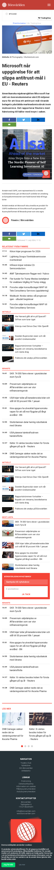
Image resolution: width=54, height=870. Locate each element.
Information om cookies (26, 786)
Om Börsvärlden (26, 768)
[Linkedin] (38, 120)
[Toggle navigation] (49, 5)
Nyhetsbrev (25, 765)
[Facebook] (9, 120)
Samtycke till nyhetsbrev (17, 582)
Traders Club (26, 763)
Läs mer (22, 865)
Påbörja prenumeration (26, 789)
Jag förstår (8, 865)
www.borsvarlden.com (26, 813)
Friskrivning (26, 781)
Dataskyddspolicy (26, 784)
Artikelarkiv (25, 771)
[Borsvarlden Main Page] (13, 4)
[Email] (9, 124)
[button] (22, 746)
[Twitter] (24, 120)
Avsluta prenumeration (26, 792)
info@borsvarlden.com (26, 811)
